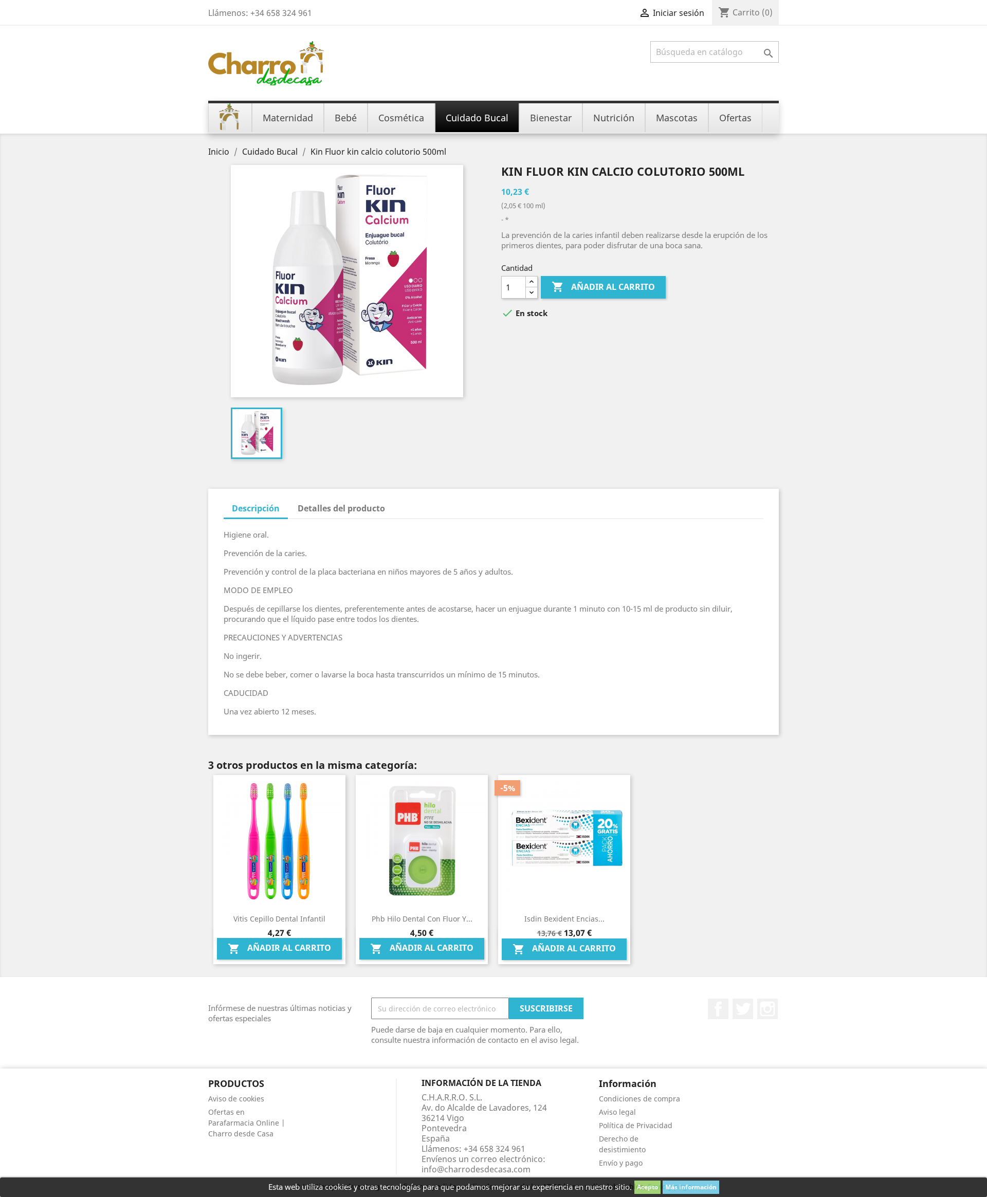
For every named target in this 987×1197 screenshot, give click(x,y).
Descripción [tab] (256, 508)
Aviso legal (617, 1112)
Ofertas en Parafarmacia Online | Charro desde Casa (246, 1122)
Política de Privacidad (635, 1125)
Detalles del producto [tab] (341, 508)
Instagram (767, 1009)
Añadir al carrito (603, 287)
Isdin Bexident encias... (564, 919)
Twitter (743, 1009)
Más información (691, 1187)
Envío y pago (621, 1163)
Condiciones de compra (639, 1098)
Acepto (647, 1187)
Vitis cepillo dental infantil (279, 919)
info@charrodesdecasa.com (476, 1169)
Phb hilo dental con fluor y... (422, 919)
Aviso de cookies (236, 1098)
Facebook (718, 1009)
